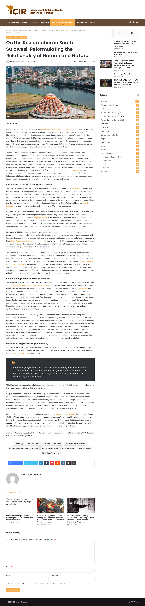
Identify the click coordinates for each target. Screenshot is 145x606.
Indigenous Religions (76, 443)
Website (55, 575)
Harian (103, 164)
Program (25, 22)
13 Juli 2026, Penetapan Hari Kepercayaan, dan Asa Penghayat (125, 43)
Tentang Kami (13, 22)
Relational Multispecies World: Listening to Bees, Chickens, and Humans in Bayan (19, 517)
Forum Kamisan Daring (109, 105)
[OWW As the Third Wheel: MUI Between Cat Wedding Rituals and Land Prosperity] (106, 83)
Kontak (92, 22)
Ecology (19, 443)
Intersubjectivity (50, 448)
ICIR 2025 (105, 127)
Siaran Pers (105, 168)
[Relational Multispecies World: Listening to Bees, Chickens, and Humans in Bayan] (19, 505)
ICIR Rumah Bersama (17, 62)
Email (8, 575)
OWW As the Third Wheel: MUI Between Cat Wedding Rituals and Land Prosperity (126, 82)
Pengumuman (82, 22)
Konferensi (105, 124)
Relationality (85, 448)
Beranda (11, 30)
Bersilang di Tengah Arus (124, 74)
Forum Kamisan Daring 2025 (112, 116)
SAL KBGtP (105, 142)
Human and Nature (53, 443)
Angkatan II (105, 139)
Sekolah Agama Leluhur (110, 135)
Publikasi (44, 22)
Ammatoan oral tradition (65, 414)
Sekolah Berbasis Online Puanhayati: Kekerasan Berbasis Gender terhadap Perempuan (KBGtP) (125, 64)
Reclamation (68, 448)
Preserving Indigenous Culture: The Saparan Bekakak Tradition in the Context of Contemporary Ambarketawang (50, 518)
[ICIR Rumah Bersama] (34, 10)
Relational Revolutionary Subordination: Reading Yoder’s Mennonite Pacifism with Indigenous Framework (80, 518)
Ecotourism (34, 443)
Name (9, 567)
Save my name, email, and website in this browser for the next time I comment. (36, 584)
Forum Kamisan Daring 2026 (112, 120)
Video (103, 146)
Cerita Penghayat (107, 153)
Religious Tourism (51, 453)
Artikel (34, 22)
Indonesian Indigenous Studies (63, 22)
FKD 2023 (105, 109)
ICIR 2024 (105, 131)
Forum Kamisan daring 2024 (112, 112)
